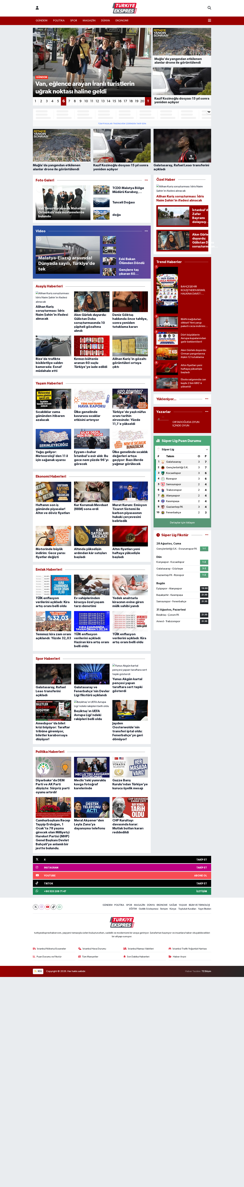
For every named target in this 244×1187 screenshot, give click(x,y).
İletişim (164, 909)
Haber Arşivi (179, 956)
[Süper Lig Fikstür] (206, 535)
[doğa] (101, 214)
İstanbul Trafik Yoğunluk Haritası (190, 948)
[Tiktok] (53, 907)
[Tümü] (206, 399)
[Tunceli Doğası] (101, 202)
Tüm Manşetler (90, 956)
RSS (39, 971)
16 (120, 101)
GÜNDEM (41, 20)
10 (86, 101)
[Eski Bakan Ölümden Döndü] (109, 261)
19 (136, 101)
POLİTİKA (59, 20)
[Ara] (209, 8)
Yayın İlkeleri (204, 909)
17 (125, 101)
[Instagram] (41, 907)
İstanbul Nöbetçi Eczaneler (51, 948)
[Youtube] (47, 907)
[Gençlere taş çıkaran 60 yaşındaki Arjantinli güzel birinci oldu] (109, 271)
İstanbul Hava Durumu (94, 948)
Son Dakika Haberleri (138, 956)
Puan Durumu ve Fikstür (49, 956)
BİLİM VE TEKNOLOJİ (199, 905)
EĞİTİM (133, 909)
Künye (173, 909)
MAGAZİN (89, 20)
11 (91, 101)
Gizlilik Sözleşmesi (148, 909)
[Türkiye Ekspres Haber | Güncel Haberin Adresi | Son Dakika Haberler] (124, 8)
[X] (35, 907)
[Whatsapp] (59, 907)
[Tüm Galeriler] (146, 180)
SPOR (73, 20)
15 (114, 101)
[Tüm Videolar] (146, 231)
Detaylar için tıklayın (182, 522)
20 (142, 101)
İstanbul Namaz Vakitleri (141, 948)
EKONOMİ (122, 20)
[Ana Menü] (209, 21)
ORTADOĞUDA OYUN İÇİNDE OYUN (185, 424)
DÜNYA (105, 20)
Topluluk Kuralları (187, 909)
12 (97, 101)
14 (108, 101)
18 (131, 101)
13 (103, 101)
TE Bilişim (206, 971)
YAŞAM (183, 905)
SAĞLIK (173, 905)
